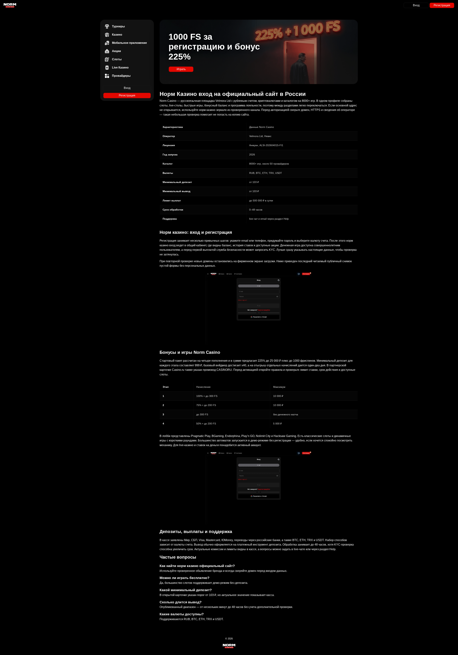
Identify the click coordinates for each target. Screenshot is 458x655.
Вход (416, 5)
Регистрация (442, 5)
